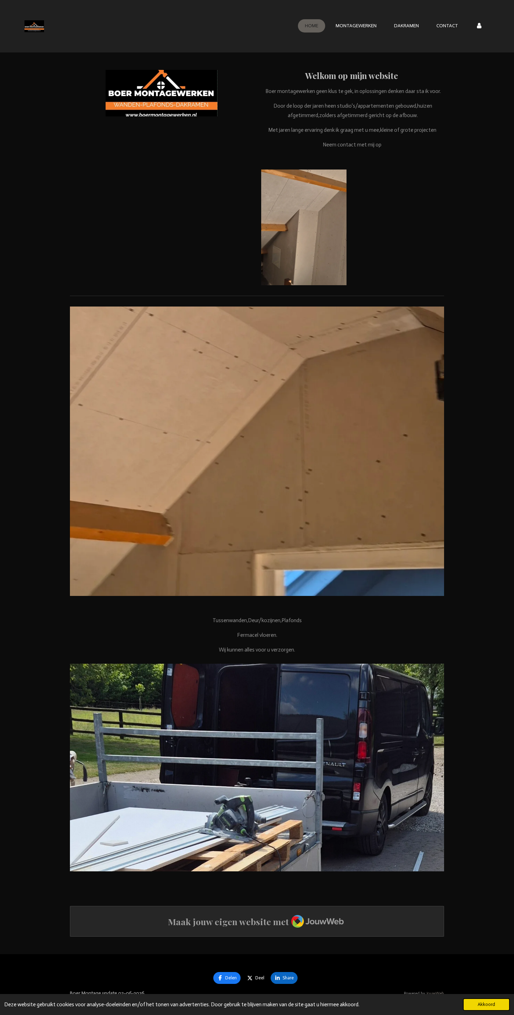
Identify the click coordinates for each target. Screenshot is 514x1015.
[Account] (479, 26)
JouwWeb (435, 993)
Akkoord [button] (486, 1004)
